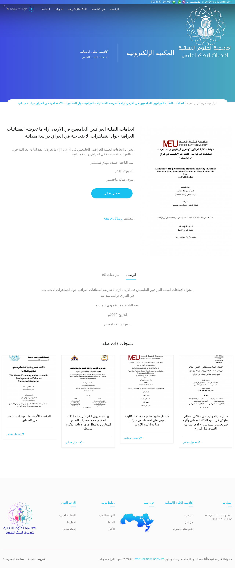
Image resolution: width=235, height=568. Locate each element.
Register (15, 9)
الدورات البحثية (107, 515)
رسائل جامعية (195, 103)
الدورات (59, 9)
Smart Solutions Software (148, 559)
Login (24, 9)
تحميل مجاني (112, 193)
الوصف (131, 275)
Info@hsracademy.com (218, 515)
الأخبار (111, 528)
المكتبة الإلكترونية (77, 9)
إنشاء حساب (69, 528)
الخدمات (110, 522)
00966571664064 (161, 1)
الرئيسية (114, 9)
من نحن (189, 522)
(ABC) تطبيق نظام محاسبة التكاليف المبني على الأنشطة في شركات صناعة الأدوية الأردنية (147, 420)
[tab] (131, 276)
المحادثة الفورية (67, 515)
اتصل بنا (45, 9)
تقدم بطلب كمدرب (183, 528)
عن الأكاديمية (98, 9)
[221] (186, 191)
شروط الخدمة (36, 559)
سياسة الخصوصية (13, 559)
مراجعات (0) (110, 275)
